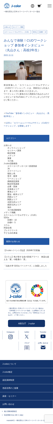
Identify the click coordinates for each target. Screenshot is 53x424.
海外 (9, 207)
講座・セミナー (9, 396)
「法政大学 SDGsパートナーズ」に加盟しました (25, 266)
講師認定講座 (13, 181)
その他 (10, 161)
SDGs (35, 32)
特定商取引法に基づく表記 (13, 415)
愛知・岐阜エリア (15, 194)
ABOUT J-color (26, 323)
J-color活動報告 (11, 163)
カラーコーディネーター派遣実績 (22, 166)
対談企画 (8, 228)
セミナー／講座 (18, 27)
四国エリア (12, 197)
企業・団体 (12, 186)
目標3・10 (42, 32)
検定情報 (11, 153)
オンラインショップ (16, 148)
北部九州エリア (14, 202)
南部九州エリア (14, 205)
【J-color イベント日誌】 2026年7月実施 (22, 250)
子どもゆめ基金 (11, 233)
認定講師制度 (8, 380)
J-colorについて (9, 364)
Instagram (11, 332)
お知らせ (7, 27)
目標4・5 (11, 222)
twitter (27, 332)
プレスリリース (11, 230)
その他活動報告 (14, 210)
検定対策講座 (13, 184)
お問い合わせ (43, 343)
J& (8, 169)
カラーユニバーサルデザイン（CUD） (17, 32)
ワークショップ (14, 179)
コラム (7, 225)
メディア (11, 156)
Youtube (43, 332)
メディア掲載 (10, 212)
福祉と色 (11, 173)
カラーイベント (14, 171)
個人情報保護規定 (10, 411)
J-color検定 (7, 372)
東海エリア (12, 192)
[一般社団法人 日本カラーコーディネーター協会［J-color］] (12, 7)
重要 (9, 158)
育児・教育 (12, 176)
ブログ (26, 343)
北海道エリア (13, 189)
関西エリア (12, 199)
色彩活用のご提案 (10, 388)
